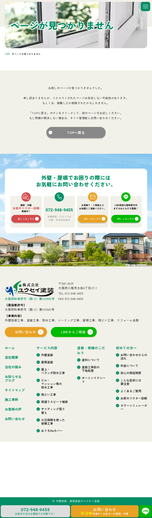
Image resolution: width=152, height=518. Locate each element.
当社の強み (13, 367)
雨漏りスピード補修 (54, 402)
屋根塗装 (47, 362)
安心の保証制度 (130, 373)
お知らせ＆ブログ (13, 379)
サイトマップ (15, 390)
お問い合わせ (25, 331)
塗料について (91, 360)
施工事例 (11, 400)
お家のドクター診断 (133, 398)
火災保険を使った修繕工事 (53, 421)
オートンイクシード (93, 379)
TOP (7, 53)
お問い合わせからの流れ (133, 356)
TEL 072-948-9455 (70, 293)
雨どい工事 (48, 394)
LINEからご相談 (73, 331)
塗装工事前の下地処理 (91, 368)
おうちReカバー (51, 430)
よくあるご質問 (130, 391)
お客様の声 (13, 409)
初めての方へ (126, 347)
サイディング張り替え (53, 410)
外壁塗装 (47, 355)
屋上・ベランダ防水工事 (53, 371)
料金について (129, 365)
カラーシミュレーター (133, 407)
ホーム (10, 348)
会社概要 (11, 357)
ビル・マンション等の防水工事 (51, 383)
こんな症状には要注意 (130, 382)
